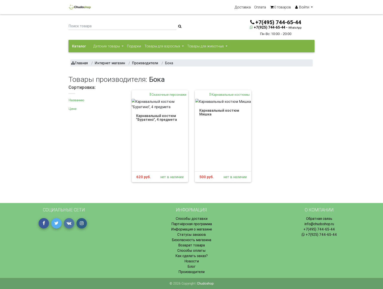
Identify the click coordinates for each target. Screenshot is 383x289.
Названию (76, 100)
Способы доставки (191, 218)
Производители (191, 271)
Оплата (260, 7)
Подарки (134, 46)
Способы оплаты (191, 250)
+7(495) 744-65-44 (319, 229)
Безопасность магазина (191, 240)
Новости (191, 261)
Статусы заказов (191, 234)
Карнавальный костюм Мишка (219, 112)
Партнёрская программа (191, 224)
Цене (72, 109)
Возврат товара (191, 245)
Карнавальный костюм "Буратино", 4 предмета (156, 117)
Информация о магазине (191, 229)
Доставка (242, 7)
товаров (282, 7)
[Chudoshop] (79, 7)
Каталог (79, 46)
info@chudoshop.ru (319, 224)
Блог (191, 266)
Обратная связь (319, 218)
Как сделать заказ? (191, 256)
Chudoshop (205, 283)
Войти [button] (304, 7)
